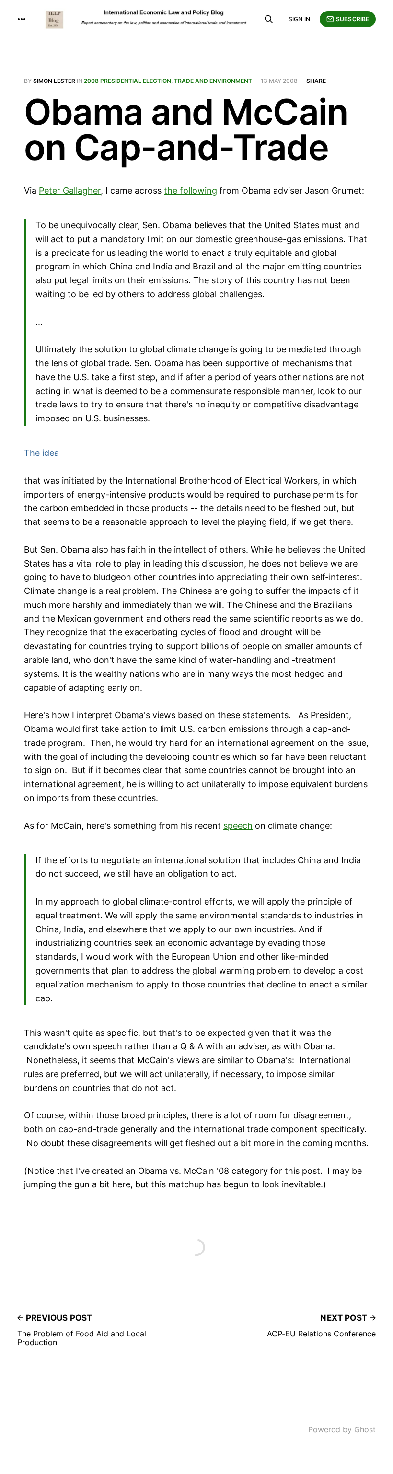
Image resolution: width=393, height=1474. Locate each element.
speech (238, 826)
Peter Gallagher (70, 191)
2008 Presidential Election (127, 80)
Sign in (299, 19)
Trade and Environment (213, 80)
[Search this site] (269, 19)
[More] (21, 19)
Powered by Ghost (342, 1429)
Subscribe (352, 19)
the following (190, 191)
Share (316, 80)
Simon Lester (54, 80)
